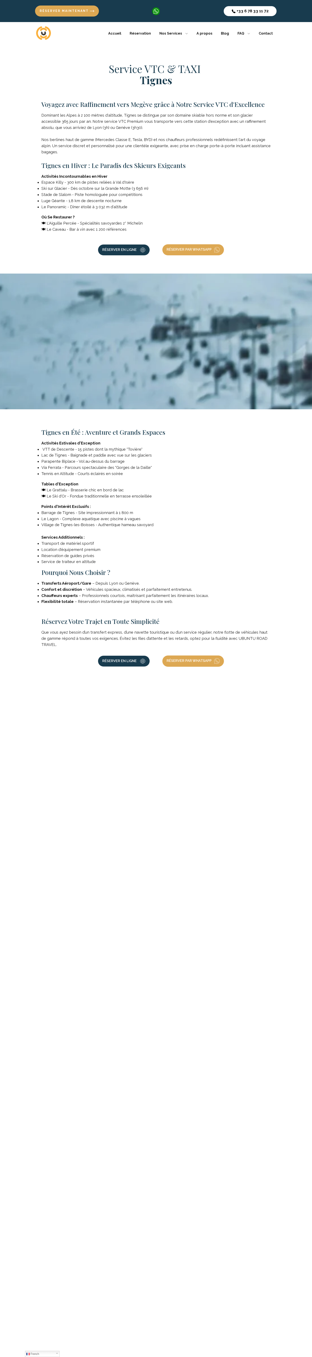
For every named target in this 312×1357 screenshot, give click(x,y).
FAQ (241, 33)
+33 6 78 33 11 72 (252, 11)
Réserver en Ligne (120, 249)
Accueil (114, 33)
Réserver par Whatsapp (189, 249)
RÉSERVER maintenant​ (65, 11)
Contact (266, 33)
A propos (204, 33)
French (34, 1354)
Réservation (140, 33)
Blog (225, 33)
